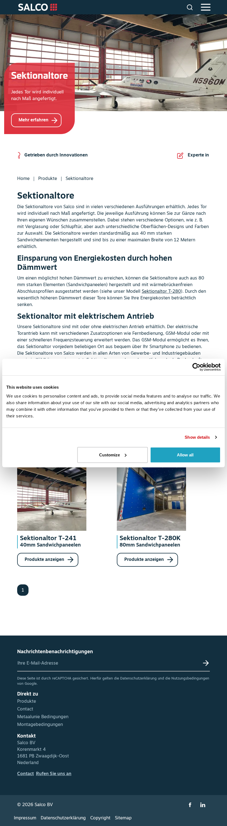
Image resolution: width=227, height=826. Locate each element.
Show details (197, 437)
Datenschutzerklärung (138, 678)
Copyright (100, 818)
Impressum (25, 818)
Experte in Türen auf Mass (76, 155)
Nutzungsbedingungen (190, 678)
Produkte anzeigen (45, 560)
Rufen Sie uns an (53, 774)
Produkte (47, 179)
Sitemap (123, 818)
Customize (109, 454)
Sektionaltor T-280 (161, 291)
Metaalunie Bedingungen (42, 717)
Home (23, 179)
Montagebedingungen (40, 725)
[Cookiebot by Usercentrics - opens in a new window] (196, 367)
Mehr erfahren (33, 120)
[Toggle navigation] (205, 7)
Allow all (185, 454)
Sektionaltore (79, 179)
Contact (25, 709)
